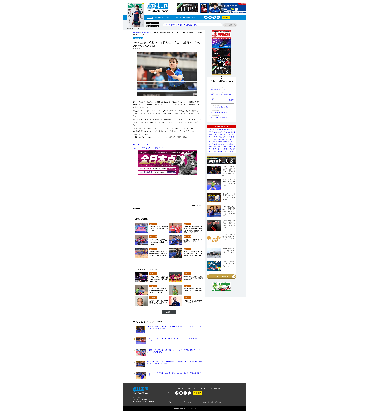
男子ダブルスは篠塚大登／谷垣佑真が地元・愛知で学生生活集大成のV (221, 132)
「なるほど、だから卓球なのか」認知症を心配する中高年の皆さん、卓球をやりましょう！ (158, 290)
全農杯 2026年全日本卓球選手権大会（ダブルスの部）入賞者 (221, 130)
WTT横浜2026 (153, 273)
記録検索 (158, 17)
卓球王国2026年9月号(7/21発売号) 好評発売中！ (183, 25)
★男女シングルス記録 (140, 144)
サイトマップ (181, 402)
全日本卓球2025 (147, 33)
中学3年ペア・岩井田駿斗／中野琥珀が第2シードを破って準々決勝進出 (193, 240)
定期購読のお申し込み (152, 26)
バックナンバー (152, 23)
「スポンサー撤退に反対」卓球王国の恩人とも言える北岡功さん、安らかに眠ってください (158, 301)
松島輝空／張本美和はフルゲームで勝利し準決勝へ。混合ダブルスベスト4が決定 (221, 147)
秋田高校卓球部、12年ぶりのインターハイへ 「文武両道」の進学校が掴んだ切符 (193, 277)
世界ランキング (167, 17)
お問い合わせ (171, 402)
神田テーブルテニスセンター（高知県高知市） (222, 100)
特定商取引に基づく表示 (215, 402)
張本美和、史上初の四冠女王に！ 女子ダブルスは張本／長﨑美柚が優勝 (221, 135)
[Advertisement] (167, 189)
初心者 (194, 17)
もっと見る (169, 312)
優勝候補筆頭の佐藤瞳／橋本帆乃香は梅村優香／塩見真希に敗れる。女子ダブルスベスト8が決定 (158, 253)
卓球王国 (136, 33)
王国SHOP (226, 17)
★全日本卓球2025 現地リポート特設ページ (148, 148)
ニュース (150, 17)
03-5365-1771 (140, 401)
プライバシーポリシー (193, 402)
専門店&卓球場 (185, 17)
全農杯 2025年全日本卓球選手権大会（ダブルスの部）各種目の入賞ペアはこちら (158, 228)
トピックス (187, 273)
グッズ (176, 17)
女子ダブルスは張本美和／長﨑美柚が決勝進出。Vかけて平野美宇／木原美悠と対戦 (221, 142)
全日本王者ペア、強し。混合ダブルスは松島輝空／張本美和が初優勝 (221, 137)
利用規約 (203, 402)
